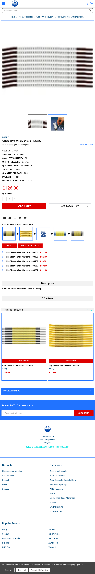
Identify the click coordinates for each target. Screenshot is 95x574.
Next (91, 309)
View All (52, 547)
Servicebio (53, 538)
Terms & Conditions (13, 561)
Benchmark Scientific (11, 538)
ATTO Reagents (56, 489)
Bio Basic (6, 543)
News (4, 484)
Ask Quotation (8, 475)
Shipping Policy (36, 561)
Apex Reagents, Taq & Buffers (63, 480)
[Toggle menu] (3, 3)
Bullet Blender (56, 511)
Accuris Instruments (58, 471)
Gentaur (5, 534)
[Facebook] (4, 218)
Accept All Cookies (39, 570)
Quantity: (7, 193)
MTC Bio (6, 547)
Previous (88, 309)
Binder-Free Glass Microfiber (62, 498)
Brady (4, 529)
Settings (8, 570)
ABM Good (53, 543)
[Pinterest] (25, 218)
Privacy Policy (82, 561)
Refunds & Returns (59, 561)
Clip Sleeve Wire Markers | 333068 (17, 365)
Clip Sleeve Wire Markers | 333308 (64, 365)
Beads (52, 493)
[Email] (10, 218)
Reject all (22, 570)
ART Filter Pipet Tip (58, 484)
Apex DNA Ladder (57, 475)
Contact (5, 480)
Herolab (51, 529)
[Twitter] (20, 218)
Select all (9, 246)
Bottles (53, 502)
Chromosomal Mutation (12, 471)
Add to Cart (24, 361)
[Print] (15, 218)
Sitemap (5, 489)
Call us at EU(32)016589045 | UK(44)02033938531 (47, 447)
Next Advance (54, 534)
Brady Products (56, 507)
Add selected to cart (30, 246)
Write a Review (86, 145)
